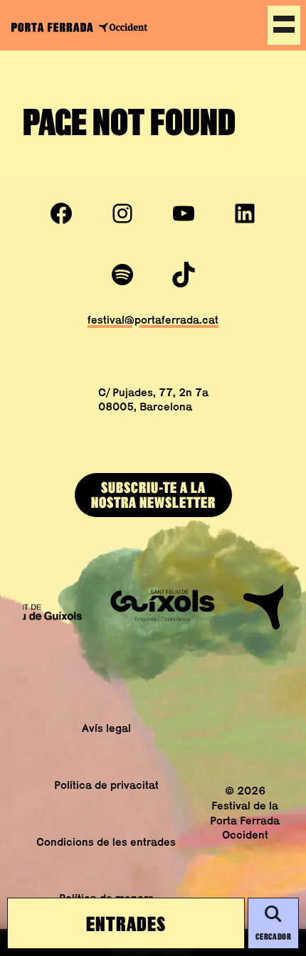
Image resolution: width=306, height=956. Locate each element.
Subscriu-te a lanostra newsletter (153, 495)
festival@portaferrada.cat (153, 320)
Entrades (126, 923)
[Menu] (284, 25)
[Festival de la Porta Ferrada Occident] (79, 27)
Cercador (273, 936)
